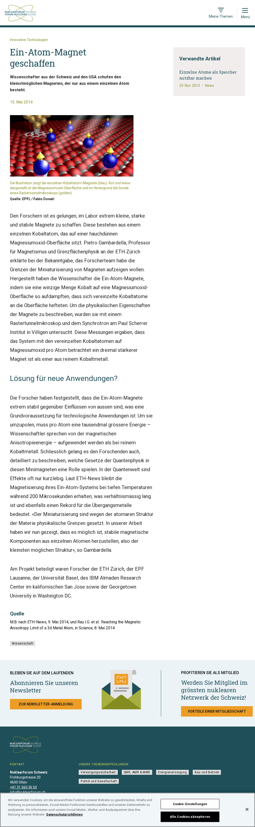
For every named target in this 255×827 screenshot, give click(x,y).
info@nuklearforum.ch (28, 792)
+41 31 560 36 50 (23, 787)
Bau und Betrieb (207, 772)
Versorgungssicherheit (98, 772)
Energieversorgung (172, 772)
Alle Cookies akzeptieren (190, 817)
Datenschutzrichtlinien (64, 814)
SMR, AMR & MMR (137, 772)
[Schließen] (247, 809)
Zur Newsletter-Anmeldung (46, 704)
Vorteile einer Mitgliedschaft (217, 711)
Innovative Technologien (29, 40)
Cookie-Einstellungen (190, 804)
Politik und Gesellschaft (99, 781)
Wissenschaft (22, 643)
